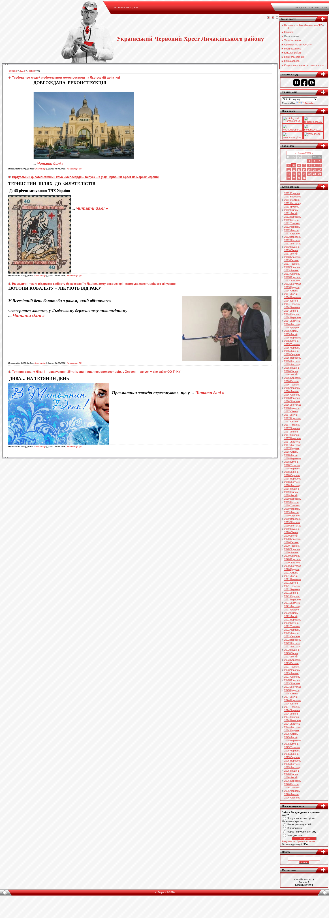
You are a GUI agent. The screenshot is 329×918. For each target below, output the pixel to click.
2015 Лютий (290, 334)
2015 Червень (292, 347)
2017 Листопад (292, 445)
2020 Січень (291, 532)
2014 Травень (292, 304)
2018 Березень (292, 458)
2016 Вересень (292, 398)
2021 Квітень (291, 582)
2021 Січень (291, 572)
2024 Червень (292, 710)
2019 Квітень (291, 502)
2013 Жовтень (292, 280)
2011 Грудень (291, 206)
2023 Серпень (292, 676)
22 (309, 174)
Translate (310, 103)
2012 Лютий (290, 213)
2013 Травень (292, 263)
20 (299, 174)
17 (319, 169)
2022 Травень (292, 626)
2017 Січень (291, 411)
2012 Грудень (291, 247)
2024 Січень (291, 693)
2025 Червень (292, 750)
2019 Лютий (290, 495)
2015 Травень (292, 344)
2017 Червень (292, 428)
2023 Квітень (291, 663)
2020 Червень (292, 549)
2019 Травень (292, 505)
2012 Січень (291, 210)
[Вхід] (277, 17)
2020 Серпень (292, 555)
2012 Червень (292, 226)
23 (314, 174)
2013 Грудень (291, 287)
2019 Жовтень (292, 522)
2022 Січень (291, 613)
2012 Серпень (292, 233)
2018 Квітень (291, 461)
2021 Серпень (292, 596)
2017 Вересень (292, 438)
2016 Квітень (291, 381)
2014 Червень (292, 307)
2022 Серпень (292, 636)
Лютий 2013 (304, 153)
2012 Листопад (292, 243)
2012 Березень (292, 216)
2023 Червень (292, 670)
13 (299, 169)
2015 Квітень (291, 341)
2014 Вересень (292, 317)
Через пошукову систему (301, 831)
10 (319, 165)
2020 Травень (292, 545)
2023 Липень (291, 673)
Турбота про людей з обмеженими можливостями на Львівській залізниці (66, 77)
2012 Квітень (291, 220)
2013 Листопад (292, 283)
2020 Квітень (291, 542)
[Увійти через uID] (296, 82)
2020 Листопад (292, 566)
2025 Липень (291, 754)
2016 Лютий (290, 374)
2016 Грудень (291, 408)
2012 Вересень (292, 236)
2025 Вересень (292, 760)
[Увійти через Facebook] (304, 82)
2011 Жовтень (292, 200)
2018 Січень (291, 451)
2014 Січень (291, 290)
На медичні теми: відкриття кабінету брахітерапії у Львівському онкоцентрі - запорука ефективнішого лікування (94, 283)
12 (294, 169)
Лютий (31, 70)
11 (288, 169)
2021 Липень (291, 592)
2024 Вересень (292, 720)
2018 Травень (292, 465)
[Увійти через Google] (311, 82)
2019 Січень (291, 492)
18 (288, 174)
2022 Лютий (290, 616)
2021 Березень (292, 579)
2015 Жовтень (292, 361)
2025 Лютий (290, 737)
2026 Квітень (291, 784)
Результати (288, 841)
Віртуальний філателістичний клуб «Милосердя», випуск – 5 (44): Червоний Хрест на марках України (85, 177)
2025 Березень (292, 740)
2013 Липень (291, 270)
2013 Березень (292, 257)
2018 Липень (291, 472)
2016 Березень (292, 378)
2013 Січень (291, 250)
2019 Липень (291, 512)
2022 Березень (292, 619)
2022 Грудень (291, 649)
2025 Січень (291, 733)
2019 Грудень (291, 529)
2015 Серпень (292, 354)
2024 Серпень (292, 717)
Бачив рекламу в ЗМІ (299, 824)
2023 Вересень (292, 680)
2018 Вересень (292, 478)
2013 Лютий (290, 253)
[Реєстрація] (273, 17)
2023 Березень (292, 660)
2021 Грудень (291, 609)
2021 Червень (292, 589)
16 (314, 169)
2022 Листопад (292, 646)
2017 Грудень (291, 448)
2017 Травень (292, 425)
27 (299, 178)
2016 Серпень (292, 394)
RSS (136, 7)
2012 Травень (292, 223)
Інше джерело (295, 835)
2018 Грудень (291, 488)
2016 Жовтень (292, 401)
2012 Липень (291, 230)
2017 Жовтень (292, 441)
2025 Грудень (291, 770)
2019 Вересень (292, 519)
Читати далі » (50, 163)
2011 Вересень (292, 196)
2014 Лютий (290, 294)
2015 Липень (291, 351)
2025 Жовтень (292, 764)
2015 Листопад (292, 364)
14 (304, 169)
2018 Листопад (292, 485)
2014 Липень (291, 310)
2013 (22, 70)
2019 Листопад (292, 525)
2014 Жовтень (292, 320)
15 (309, 169)
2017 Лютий (290, 414)
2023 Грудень (291, 690)
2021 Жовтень (292, 602)
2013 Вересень (292, 277)
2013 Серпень (292, 273)
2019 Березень (292, 498)
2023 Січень (291, 653)
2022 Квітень (291, 623)
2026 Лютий (290, 777)
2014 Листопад (292, 324)
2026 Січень (291, 774)
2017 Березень (292, 418)
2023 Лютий (290, 656)
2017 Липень (291, 431)
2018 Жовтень (292, 482)
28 (304, 178)
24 (319, 174)
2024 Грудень (291, 730)
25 (288, 178)
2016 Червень (292, 388)
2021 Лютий (290, 576)
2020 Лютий (290, 535)
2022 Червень (292, 629)
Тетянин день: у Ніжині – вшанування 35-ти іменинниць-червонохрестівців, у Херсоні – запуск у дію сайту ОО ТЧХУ (96, 371)
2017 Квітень (291, 421)
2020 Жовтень (292, 562)
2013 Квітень (291, 260)
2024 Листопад (292, 727)
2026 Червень (292, 791)
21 (304, 174)
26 (294, 178)
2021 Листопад (292, 606)
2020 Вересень (292, 559)
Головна (12, 70)
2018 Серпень (292, 475)
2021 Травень (292, 586)
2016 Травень (292, 384)
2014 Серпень (292, 314)
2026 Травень (292, 787)
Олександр (40, 169)
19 (294, 174)
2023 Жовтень (292, 683)
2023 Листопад (292, 686)
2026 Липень (291, 794)
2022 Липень (291, 633)
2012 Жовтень (292, 240)
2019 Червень (292, 508)
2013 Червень (292, 267)
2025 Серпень (292, 757)
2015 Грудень (291, 367)
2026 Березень (292, 780)
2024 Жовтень (292, 723)
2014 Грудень (291, 327)
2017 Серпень (292, 435)
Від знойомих (294, 828)
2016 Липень (291, 391)
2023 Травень (292, 666)
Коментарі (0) (74, 169)
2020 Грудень (291, 569)
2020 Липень (291, 552)
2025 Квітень (291, 744)
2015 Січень (291, 331)
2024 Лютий (290, 696)
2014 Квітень (291, 300)
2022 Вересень (292, 639)
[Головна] (268, 17)
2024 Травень (292, 707)
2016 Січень (291, 371)
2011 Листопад (292, 203)
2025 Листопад (292, 767)
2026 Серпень (292, 797)
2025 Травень (292, 747)
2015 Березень (292, 337)
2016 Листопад (292, 404)
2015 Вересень (292, 357)
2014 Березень (292, 297)
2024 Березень (292, 700)
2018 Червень (292, 468)
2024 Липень (291, 713)
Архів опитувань (306, 841)
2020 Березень (292, 539)
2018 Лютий (290, 455)
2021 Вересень (292, 599)
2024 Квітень (291, 703)
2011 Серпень (292, 193)
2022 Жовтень (292, 643)
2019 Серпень (292, 515)
